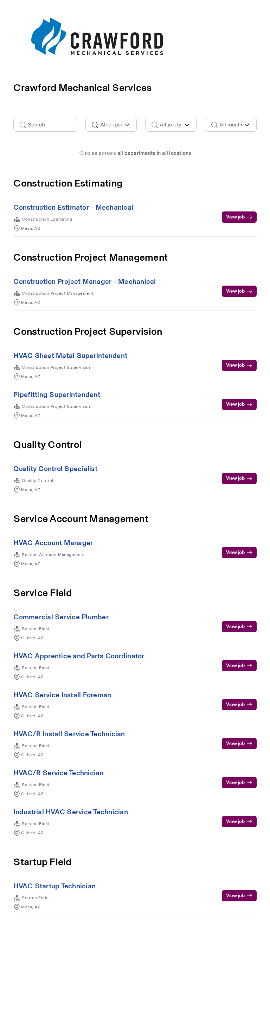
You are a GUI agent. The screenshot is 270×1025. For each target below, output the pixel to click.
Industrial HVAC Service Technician (70, 812)
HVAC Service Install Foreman (62, 695)
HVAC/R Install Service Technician (69, 734)
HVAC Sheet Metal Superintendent (70, 355)
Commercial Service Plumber (61, 617)
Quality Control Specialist (55, 468)
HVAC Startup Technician (54, 886)
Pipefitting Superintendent (56, 394)
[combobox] (111, 124)
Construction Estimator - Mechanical (73, 207)
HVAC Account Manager (53, 542)
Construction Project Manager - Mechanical (84, 281)
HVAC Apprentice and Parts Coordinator (78, 656)
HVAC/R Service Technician (58, 773)
